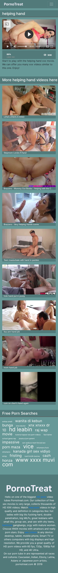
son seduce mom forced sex (33, 443)
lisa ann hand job (12, 331)
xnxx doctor (20, 426)
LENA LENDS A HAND (14, 117)
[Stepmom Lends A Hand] (29, 136)
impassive (10, 442)
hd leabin (20, 429)
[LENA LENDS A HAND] (29, 101)
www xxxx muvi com (28, 462)
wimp (4, 456)
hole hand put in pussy (14, 296)
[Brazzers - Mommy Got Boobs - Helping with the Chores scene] (29, 172)
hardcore (7, 525)
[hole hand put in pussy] (29, 279)
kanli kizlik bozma (32, 456)
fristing (16, 455)
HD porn (41, 496)
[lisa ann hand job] (29, 315)
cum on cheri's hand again (16, 403)
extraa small (7, 421)
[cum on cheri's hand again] (29, 387)
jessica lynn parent (27, 438)
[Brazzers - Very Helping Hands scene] (29, 208)
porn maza (11, 447)
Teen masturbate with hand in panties (21, 260)
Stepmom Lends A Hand (15, 153)
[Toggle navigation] (51, 4)
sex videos (31, 532)
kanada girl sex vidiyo (31, 451)
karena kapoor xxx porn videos (28, 435)
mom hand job (10, 367)
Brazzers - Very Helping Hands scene (21, 224)
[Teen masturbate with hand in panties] (29, 244)
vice (28, 446)
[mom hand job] (29, 351)
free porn (34, 507)
